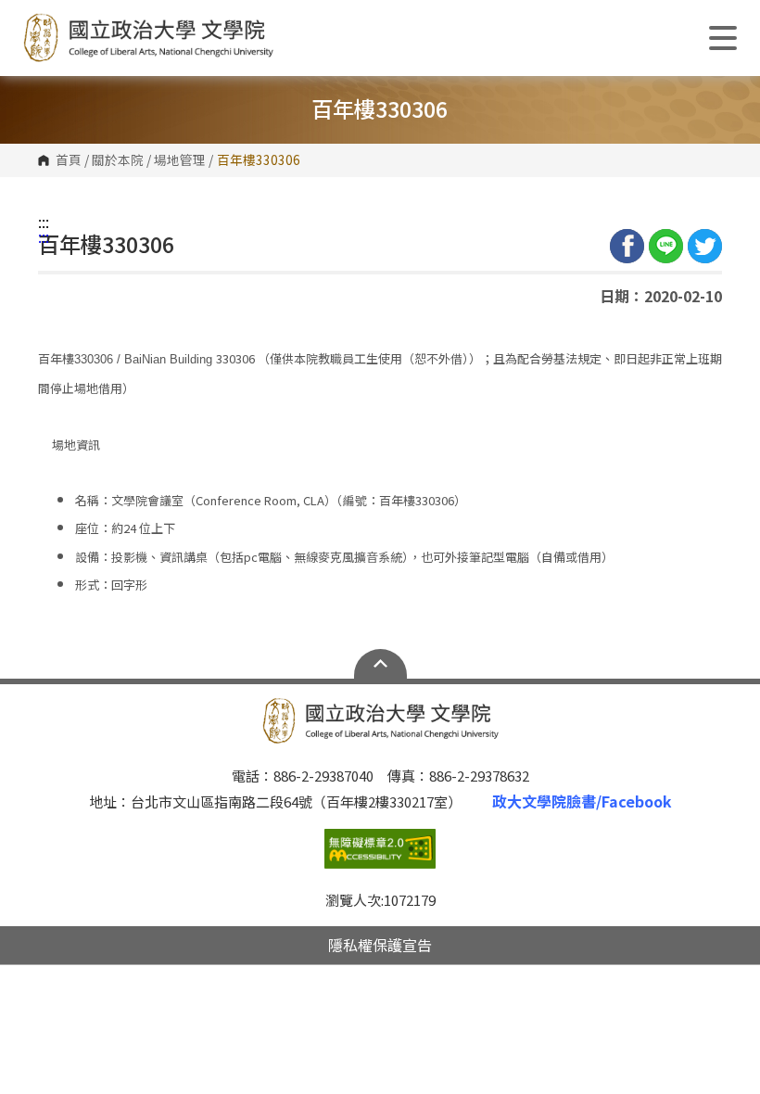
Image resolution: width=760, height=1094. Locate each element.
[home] (148, 38)
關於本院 (118, 160)
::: (43, 221)
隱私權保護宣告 (380, 945)
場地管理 (180, 160)
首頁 (69, 160)
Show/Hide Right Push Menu (723, 38)
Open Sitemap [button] (380, 664)
